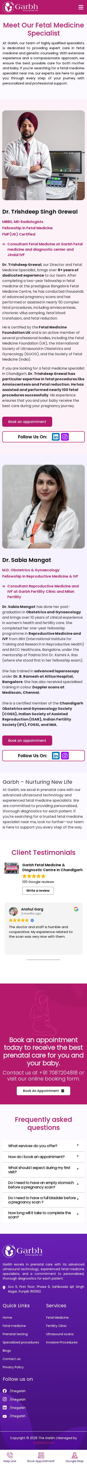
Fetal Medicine (57, 1317)
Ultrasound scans (60, 1334)
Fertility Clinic (56, 1326)
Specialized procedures (21, 1342)
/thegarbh (17, 1391)
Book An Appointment (41, 1091)
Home (7, 1317)
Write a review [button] (38, 890)
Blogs (7, 1350)
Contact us (12, 1359)
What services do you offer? (32, 1145)
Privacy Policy (13, 1367)
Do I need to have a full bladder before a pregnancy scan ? (42, 1200)
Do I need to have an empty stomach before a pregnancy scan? (41, 1185)
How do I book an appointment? (36, 1156)
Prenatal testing (15, 1334)
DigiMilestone (43, 1442)
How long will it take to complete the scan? (39, 1215)
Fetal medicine (14, 1326)
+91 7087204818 (58, 1072)
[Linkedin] (56, 437)
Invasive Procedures (62, 1342)
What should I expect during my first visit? (39, 1170)
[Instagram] (65, 437)
